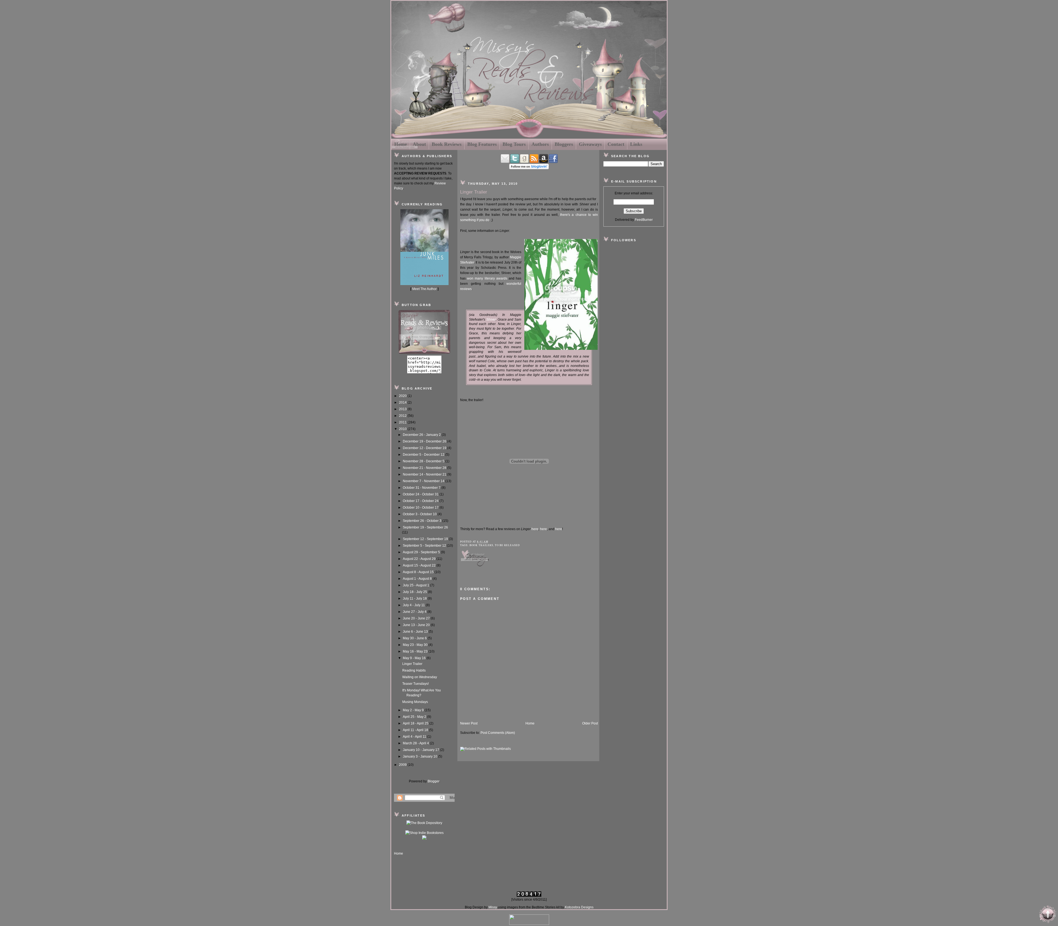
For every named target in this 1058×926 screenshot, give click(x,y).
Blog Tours (514, 144)
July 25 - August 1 (416, 585)
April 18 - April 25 (416, 723)
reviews (466, 289)
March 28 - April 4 (416, 743)
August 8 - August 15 (418, 572)
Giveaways (590, 144)
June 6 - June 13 (416, 632)
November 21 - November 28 (425, 468)
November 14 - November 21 (425, 474)
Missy (492, 907)
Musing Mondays (415, 702)
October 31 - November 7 (422, 488)
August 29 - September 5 (422, 552)
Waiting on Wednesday (419, 677)
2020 (403, 396)
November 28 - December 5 (424, 461)
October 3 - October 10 (420, 514)
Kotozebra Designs (579, 907)
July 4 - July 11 (414, 605)
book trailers (481, 545)
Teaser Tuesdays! (415, 684)
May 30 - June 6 (415, 638)
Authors (540, 144)
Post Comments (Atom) (498, 733)
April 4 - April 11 (415, 737)
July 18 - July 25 (415, 592)
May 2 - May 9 (414, 710)
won (470, 278)
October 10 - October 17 (421, 507)
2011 (403, 422)
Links (636, 144)
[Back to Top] (1048, 915)
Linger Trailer (412, 664)
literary (490, 278)
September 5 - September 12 (425, 545)
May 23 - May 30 (415, 645)
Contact (616, 144)
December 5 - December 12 (424, 455)
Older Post (590, 723)
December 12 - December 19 (425, 448)
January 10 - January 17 (421, 750)
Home (400, 144)
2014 (403, 402)
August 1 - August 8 (418, 579)
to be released (507, 545)
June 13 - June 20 (417, 625)
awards (501, 278)
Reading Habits (414, 670)
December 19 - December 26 (425, 441)
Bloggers (564, 144)
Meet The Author (424, 289)
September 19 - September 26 (425, 527)
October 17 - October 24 (421, 501)
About (419, 144)
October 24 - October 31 (421, 494)
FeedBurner (644, 220)
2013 (403, 409)
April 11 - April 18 (416, 730)
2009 (403, 765)
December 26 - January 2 (422, 435)
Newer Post (468, 723)
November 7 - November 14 (424, 481)
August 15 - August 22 (419, 565)
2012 (403, 416)
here (534, 529)
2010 (403, 429)
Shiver (491, 319)
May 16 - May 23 (415, 651)
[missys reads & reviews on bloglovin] (529, 168)
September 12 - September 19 (426, 539)
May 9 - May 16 (415, 658)
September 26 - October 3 (422, 521)
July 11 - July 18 (415, 598)
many (479, 278)
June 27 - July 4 (415, 612)
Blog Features (482, 144)
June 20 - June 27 (417, 618)
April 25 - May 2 (415, 717)
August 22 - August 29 (419, 559)
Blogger (433, 781)
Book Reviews (446, 144)
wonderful (513, 284)
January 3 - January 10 (420, 756)
